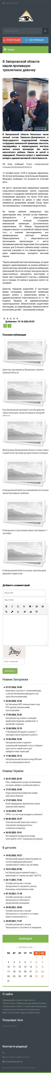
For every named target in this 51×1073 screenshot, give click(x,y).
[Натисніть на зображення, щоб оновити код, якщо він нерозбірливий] (14, 652)
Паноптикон (29, 1067)
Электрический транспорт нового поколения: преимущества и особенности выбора (21, 825)
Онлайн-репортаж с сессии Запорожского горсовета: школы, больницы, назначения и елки (21, 886)
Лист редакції (12, 3)
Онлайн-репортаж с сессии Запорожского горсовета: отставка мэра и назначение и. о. (22, 914)
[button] (6, 606)
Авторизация (36, 40)
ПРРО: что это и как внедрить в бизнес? (24, 814)
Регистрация (13, 40)
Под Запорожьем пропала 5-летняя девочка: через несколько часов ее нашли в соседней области (24, 413)
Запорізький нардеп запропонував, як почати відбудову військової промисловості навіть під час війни (23, 862)
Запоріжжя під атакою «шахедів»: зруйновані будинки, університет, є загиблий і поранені (22, 721)
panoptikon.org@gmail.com (17, 1057)
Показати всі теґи (10, 1026)
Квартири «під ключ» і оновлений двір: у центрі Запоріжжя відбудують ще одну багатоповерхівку (23, 693)
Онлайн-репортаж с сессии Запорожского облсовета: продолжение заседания (18, 900)
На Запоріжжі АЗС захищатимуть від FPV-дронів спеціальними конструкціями (23, 707)
